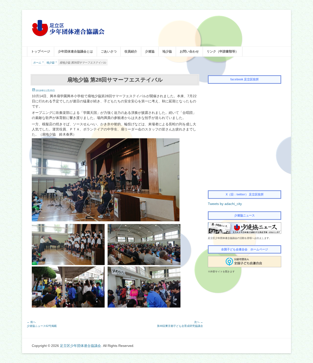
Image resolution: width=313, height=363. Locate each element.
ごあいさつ (109, 51)
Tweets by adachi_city (225, 204)
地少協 (167, 51)
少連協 (150, 51)
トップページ (40, 51)
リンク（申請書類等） (222, 51)
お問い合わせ (189, 51)
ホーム (38, 62)
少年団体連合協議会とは (75, 51)
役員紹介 (130, 51)
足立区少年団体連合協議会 (80, 346)
